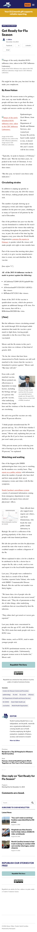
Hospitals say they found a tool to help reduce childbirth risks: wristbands (22, 832)
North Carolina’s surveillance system (15, 490)
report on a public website (11, 472)
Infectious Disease (9, 25)
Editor (10, 39)
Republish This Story (18, 665)
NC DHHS (6, 702)
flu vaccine (23, 694)
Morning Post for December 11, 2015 (13, 787)
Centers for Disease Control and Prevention (15, 691)
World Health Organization (20, 705)
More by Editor (15, 740)
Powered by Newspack (8, 928)
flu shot (15, 694)
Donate (27, 5)
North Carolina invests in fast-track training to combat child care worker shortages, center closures (23, 844)
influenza (31, 694)
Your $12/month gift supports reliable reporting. (19, 12)
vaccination (6, 705)
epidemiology (7, 694)
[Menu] (33, 4)
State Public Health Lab (18, 702)
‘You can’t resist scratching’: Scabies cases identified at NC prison (22, 820)
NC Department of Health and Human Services (16, 698)
